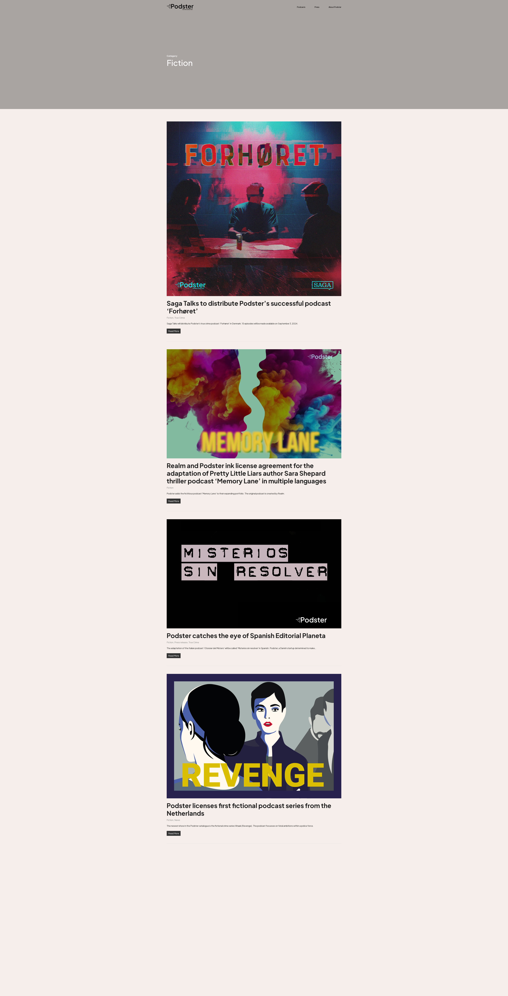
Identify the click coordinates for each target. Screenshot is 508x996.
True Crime (179, 317)
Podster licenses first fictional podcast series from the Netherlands (249, 809)
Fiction (170, 317)
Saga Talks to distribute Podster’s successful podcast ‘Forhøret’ (249, 307)
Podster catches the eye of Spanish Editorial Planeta (246, 635)
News (177, 820)
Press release (181, 642)
